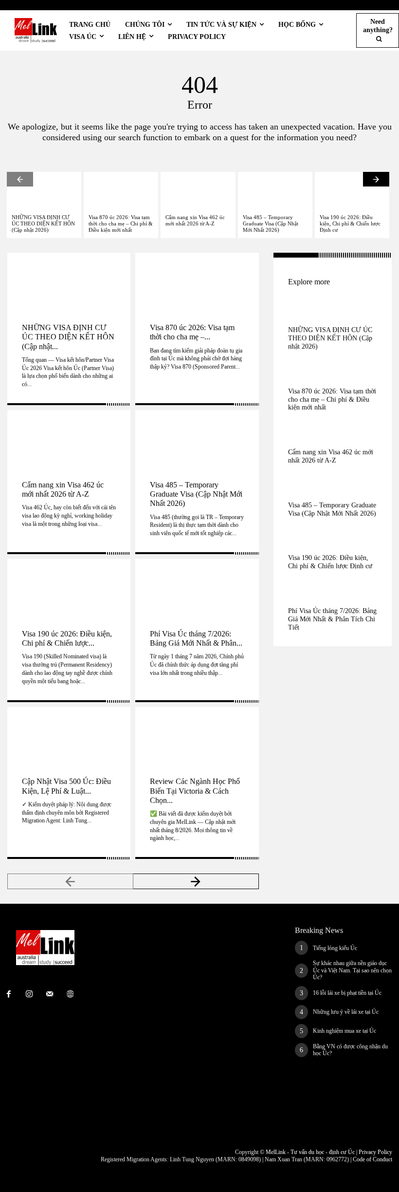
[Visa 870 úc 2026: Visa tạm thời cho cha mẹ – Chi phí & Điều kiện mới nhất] (121, 190)
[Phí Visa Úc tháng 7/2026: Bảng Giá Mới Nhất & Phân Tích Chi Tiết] (196, 587)
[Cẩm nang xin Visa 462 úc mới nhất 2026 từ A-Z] (198, 190)
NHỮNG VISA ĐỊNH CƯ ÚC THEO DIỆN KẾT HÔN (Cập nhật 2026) (43, 223)
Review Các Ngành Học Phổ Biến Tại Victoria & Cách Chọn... (195, 790)
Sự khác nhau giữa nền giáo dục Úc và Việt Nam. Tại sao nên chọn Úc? (352, 970)
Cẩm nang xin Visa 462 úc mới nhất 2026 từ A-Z (195, 220)
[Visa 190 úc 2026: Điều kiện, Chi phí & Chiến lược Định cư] (352, 190)
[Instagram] (29, 994)
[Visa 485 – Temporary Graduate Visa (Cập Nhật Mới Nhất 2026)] (275, 190)
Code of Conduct (372, 1159)
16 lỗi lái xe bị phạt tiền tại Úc (347, 992)
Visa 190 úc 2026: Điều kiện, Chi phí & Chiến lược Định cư (350, 223)
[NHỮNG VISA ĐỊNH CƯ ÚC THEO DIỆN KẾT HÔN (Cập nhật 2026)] (44, 190)
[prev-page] (20, 179)
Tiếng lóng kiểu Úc (335, 948)
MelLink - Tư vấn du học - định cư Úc (310, 1152)
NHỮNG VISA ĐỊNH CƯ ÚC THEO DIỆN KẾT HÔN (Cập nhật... (68, 336)
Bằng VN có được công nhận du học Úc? (350, 1050)
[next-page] (376, 179)
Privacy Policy (375, 1152)
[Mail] (49, 994)
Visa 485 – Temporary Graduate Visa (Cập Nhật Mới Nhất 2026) (270, 223)
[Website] (70, 994)
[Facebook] (9, 994)
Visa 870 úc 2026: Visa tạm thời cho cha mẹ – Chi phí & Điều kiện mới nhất (121, 223)
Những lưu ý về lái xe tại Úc (346, 1011)
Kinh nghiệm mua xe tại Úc (344, 1030)
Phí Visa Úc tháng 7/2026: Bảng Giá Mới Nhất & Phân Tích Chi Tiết (332, 619)
